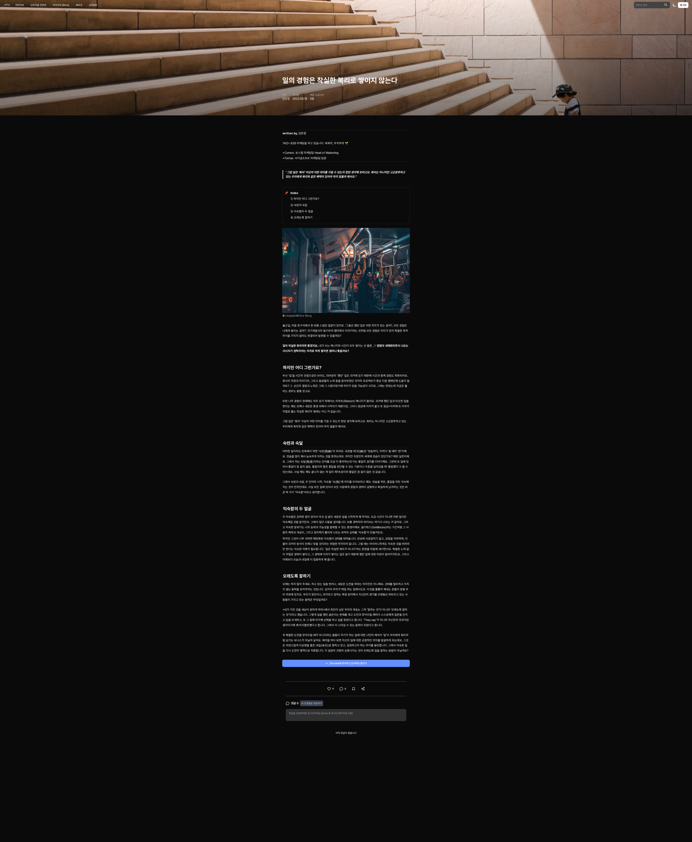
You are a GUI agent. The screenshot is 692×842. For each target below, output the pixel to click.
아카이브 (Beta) (61, 5)
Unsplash (290, 315)
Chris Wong (305, 315)
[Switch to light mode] (674, 5)
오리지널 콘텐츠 (38, 5)
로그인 (683, 5)
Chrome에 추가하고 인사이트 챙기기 (348, 663)
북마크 (79, 5)
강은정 (302, 133)
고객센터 (93, 5)
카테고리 (19, 5)
